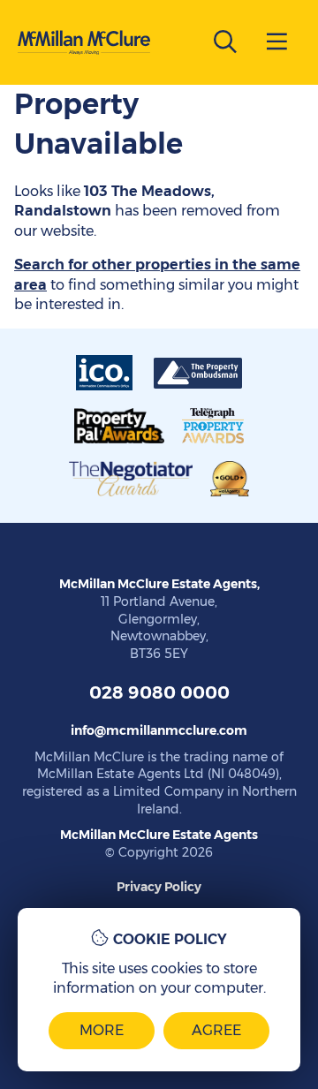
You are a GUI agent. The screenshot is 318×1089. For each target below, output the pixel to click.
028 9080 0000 (159, 692)
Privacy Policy (159, 887)
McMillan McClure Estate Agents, (159, 584)
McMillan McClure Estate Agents (159, 835)
